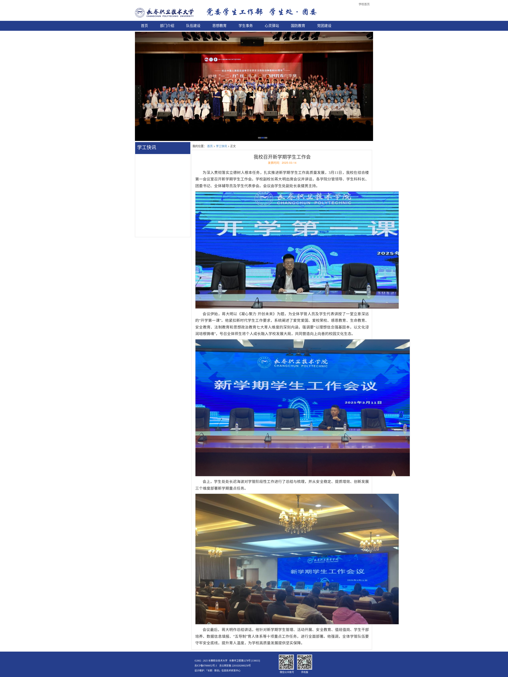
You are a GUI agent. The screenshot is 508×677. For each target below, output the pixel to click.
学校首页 (364, 4)
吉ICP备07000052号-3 (205, 665)
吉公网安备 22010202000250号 (235, 665)
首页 (210, 146)
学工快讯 (146, 147)
